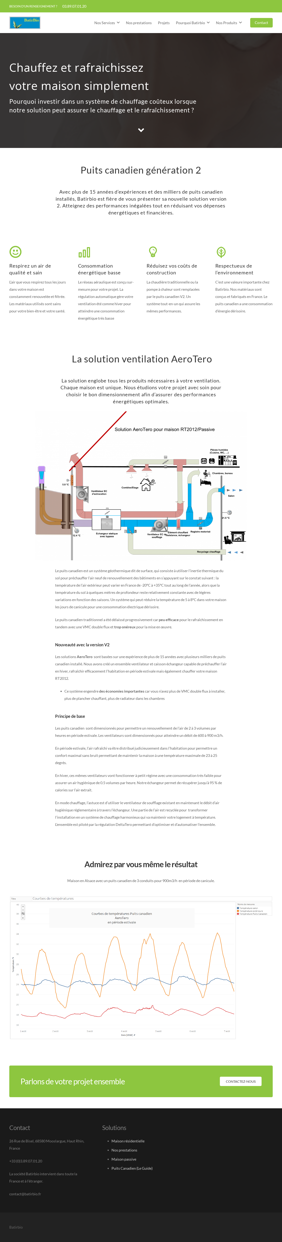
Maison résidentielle (128, 1141)
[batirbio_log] (24, 23)
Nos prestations (124, 1150)
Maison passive (123, 1159)
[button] (118, 22)
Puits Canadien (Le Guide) (132, 1168)
